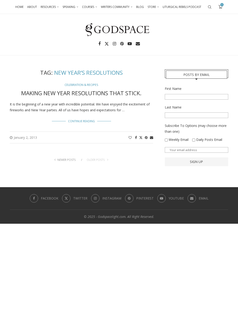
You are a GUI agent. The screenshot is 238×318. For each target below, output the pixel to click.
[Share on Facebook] (136, 137)
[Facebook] (99, 44)
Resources (48, 7)
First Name (173, 88)
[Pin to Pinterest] (146, 137)
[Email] (138, 44)
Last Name (173, 107)
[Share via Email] (151, 137)
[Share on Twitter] (140, 137)
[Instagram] (114, 44)
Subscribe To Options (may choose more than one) (196, 128)
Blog (140, 7)
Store (152, 7)
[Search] (209, 7)
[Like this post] (130, 137)
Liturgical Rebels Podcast (182, 7)
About (32, 7)
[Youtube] (130, 44)
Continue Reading (81, 121)
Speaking (69, 7)
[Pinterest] (122, 44)
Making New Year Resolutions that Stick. (81, 93)
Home (19, 7)
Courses (88, 7)
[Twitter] (107, 44)
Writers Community (115, 7)
